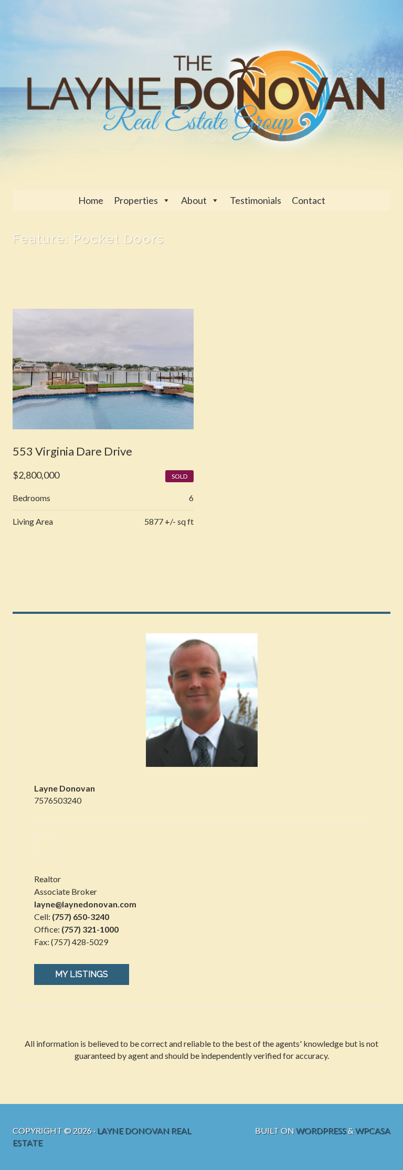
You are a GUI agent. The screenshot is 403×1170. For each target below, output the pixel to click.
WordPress (321, 1130)
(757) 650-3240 (80, 917)
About (194, 200)
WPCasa (372, 1130)
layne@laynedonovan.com (85, 904)
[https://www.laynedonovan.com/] (44, 843)
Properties (136, 200)
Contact (308, 200)
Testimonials (255, 200)
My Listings (81, 974)
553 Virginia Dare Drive (72, 451)
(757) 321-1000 (90, 929)
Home (90, 200)
